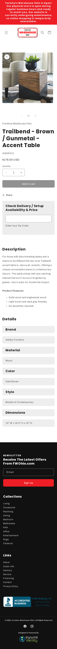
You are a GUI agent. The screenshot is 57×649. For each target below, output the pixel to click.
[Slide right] (35, 115)
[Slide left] (21, 115)
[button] (6, 32)
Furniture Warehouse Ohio (23, 620)
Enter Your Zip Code (17, 225)
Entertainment (11, 535)
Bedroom (8, 519)
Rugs (6, 539)
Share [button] (9, 195)
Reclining (8, 511)
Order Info (8, 566)
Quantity (6, 166)
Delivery (7, 570)
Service (7, 574)
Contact (7, 582)
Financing (8, 578)
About (6, 562)
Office (6, 531)
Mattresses (9, 523)
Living (6, 503)
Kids (5, 527)
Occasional (9, 507)
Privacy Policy (10, 586)
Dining (6, 515)
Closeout (8, 543)
